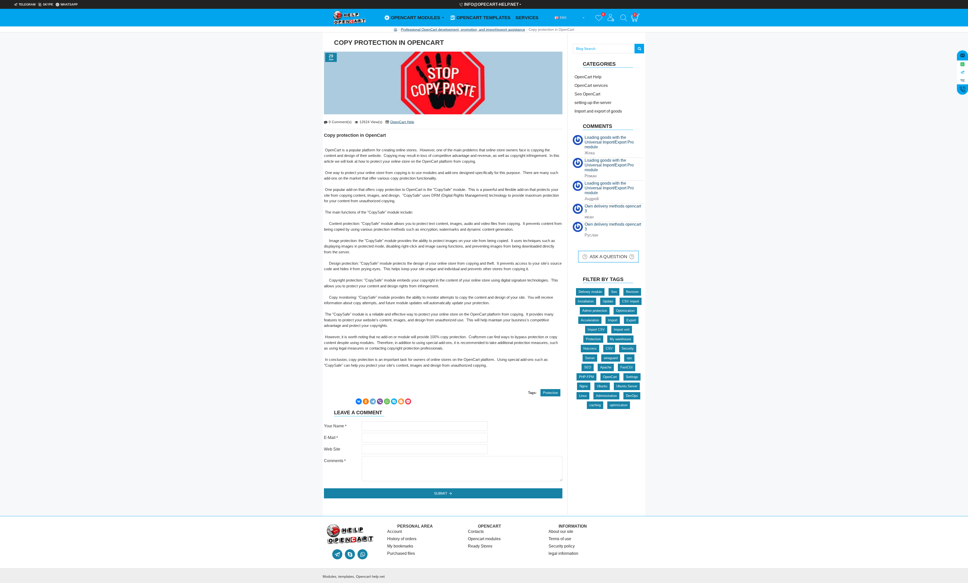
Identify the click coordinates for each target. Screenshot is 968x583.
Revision (632, 292)
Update (608, 301)
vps (629, 358)
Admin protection (594, 311)
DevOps (632, 396)
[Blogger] (401, 401)
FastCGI (626, 367)
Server (590, 358)
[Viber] (380, 401)
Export (631, 320)
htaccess (590, 348)
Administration (606, 396)
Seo (614, 292)
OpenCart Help (402, 122)
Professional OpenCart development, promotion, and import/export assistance (463, 29)
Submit (440, 493)
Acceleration (590, 320)
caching (595, 405)
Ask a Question (608, 256)
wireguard (611, 358)
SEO (587, 367)
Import (612, 320)
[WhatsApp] (387, 401)
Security (628, 348)
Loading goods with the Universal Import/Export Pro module (609, 142)
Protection (550, 393)
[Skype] (394, 401)
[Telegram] (373, 401)
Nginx (584, 386)
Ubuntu (602, 386)
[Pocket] (408, 401)
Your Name (334, 426)
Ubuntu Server (626, 386)
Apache (605, 367)
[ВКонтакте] (359, 401)
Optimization (625, 311)
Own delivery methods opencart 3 (613, 208)
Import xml (621, 329)
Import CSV (596, 329)
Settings (632, 377)
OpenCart (610, 377)
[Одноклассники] (366, 401)
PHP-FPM (586, 377)
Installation (586, 301)
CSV (609, 348)
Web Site (332, 449)
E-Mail (330, 437)
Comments (333, 461)
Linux (583, 396)
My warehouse (620, 339)
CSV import (630, 301)
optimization (618, 405)
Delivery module (590, 292)
